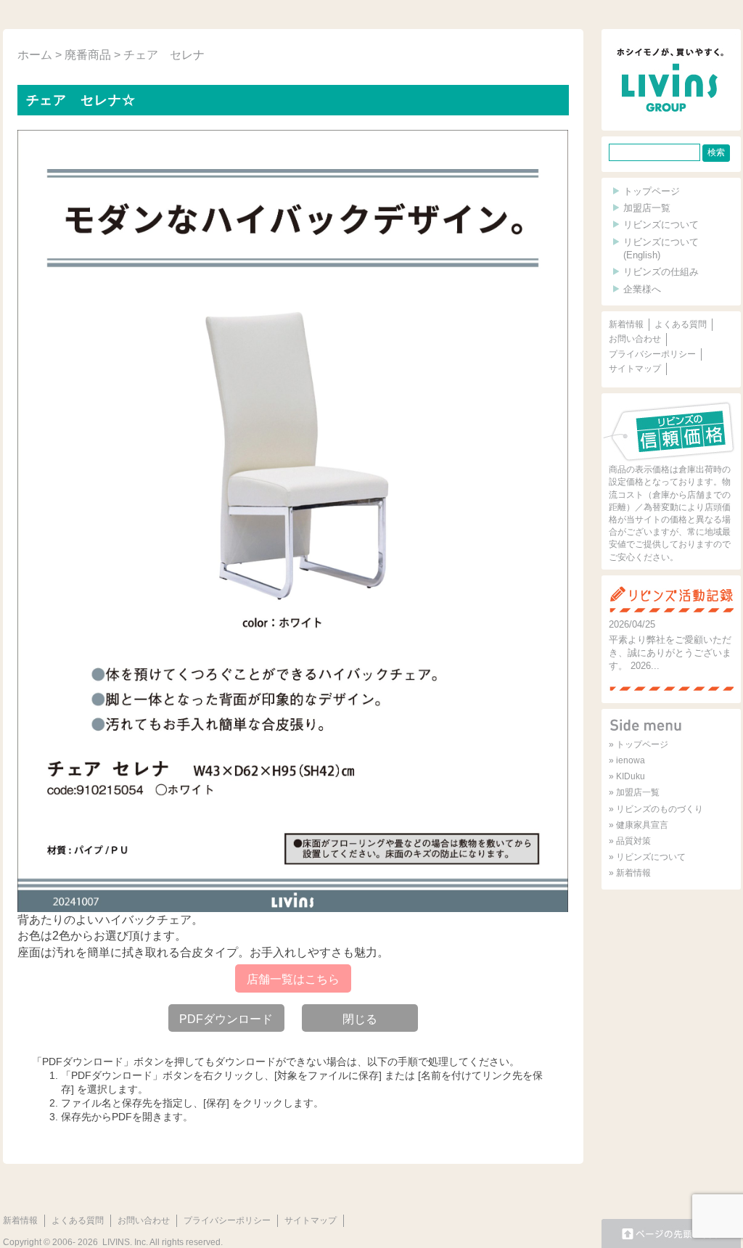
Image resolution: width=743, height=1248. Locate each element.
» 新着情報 (630, 873)
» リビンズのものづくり (656, 809)
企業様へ (642, 289)
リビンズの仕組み (661, 271)
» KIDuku (627, 776)
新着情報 (626, 324)
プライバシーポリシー (652, 354)
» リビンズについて (647, 857)
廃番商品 (88, 55)
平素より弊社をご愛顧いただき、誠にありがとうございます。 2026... (670, 652)
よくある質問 (680, 324)
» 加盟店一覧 (634, 792)
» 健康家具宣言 (638, 825)
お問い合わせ (635, 339)
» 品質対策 (630, 841)
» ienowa (627, 760)
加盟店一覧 (646, 207)
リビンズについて (661, 224)
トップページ (651, 191)
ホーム (34, 55)
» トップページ (638, 744)
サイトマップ (635, 369)
